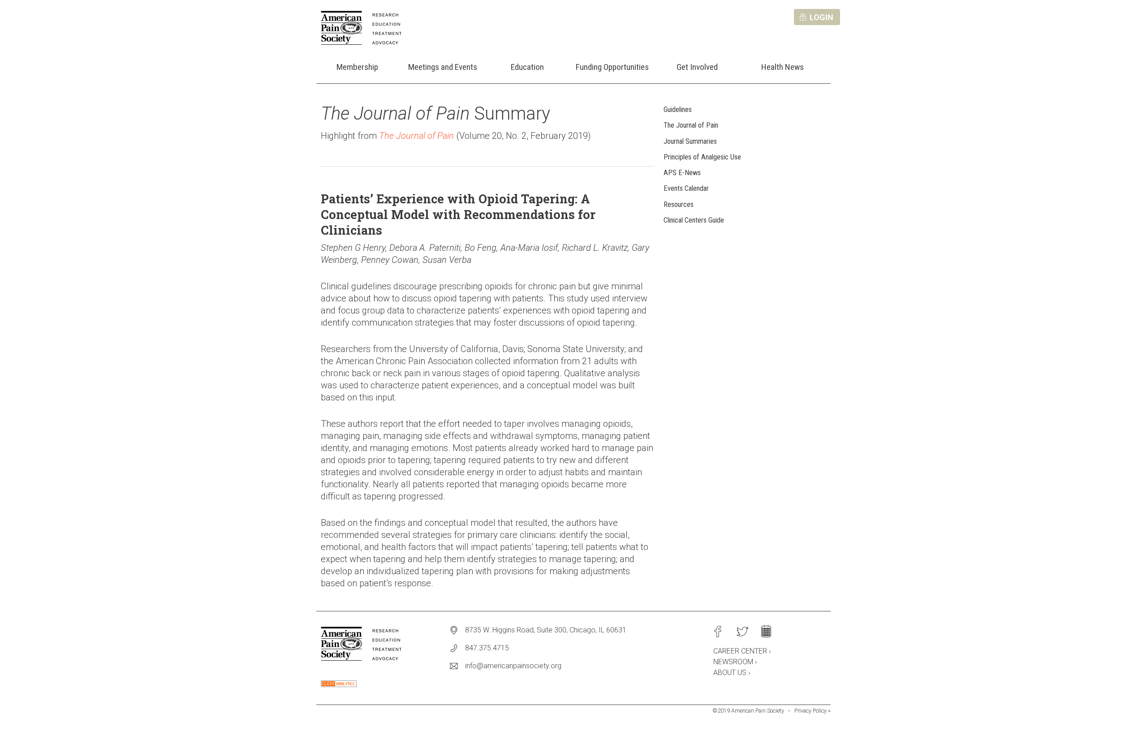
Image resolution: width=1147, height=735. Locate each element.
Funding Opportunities (612, 67)
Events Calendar (686, 188)
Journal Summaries (690, 141)
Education (527, 67)
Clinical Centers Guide (694, 220)
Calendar (766, 631)
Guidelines (678, 109)
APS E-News (682, 172)
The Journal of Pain (691, 125)
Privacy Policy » (812, 710)
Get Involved (697, 67)
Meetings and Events (442, 67)
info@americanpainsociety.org (513, 666)
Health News (782, 67)
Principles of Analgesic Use (702, 157)
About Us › (731, 672)
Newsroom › (735, 662)
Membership (357, 67)
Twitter (742, 631)
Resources (679, 204)
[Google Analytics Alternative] (339, 684)
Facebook (718, 631)
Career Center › (742, 651)
